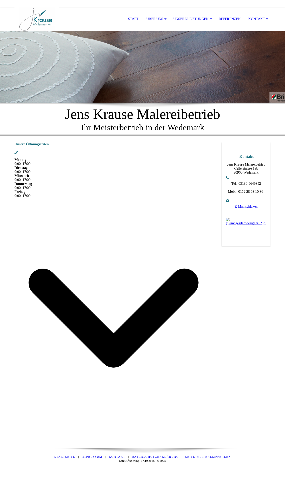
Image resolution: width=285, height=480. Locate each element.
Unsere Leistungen (191, 19)
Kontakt (256, 19)
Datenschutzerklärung (155, 456)
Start (133, 19)
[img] (36, 19)
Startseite (64, 456)
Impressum (92, 456)
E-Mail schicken (246, 206)
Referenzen (230, 19)
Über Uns (154, 19)
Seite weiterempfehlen (208, 456)
